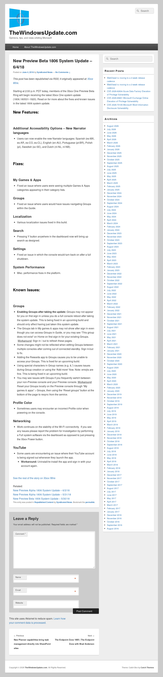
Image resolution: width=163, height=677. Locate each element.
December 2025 (114, 152)
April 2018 (111, 461)
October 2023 (113, 239)
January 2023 (113, 270)
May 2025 (111, 176)
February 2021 (113, 347)
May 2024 (111, 216)
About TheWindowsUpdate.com (40, 47)
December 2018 (114, 434)
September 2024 (114, 202)
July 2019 (111, 410)
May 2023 (111, 256)
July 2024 (111, 209)
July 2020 (111, 370)
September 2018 (114, 444)
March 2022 (112, 303)
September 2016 (114, 525)
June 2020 (112, 374)
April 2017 (111, 501)
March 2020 (112, 384)
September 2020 (114, 363)
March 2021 (112, 343)
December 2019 (114, 394)
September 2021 (114, 323)
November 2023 (114, 236)
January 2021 (113, 350)
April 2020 (111, 380)
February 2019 (113, 427)
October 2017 (113, 481)
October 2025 (113, 159)
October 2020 (113, 360)
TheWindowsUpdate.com (43, 32)
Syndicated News (45, 72)
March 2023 (112, 263)
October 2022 (113, 280)
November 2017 (114, 478)
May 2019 (111, 417)
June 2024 (112, 213)
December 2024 (114, 192)
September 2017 (114, 484)
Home (16, 47)
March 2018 (112, 464)
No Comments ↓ (62, 72)
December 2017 (114, 474)
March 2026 (112, 142)
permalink (90, 502)
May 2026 (111, 135)
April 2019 (111, 421)
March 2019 (112, 424)
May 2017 (111, 498)
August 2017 (113, 488)
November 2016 (114, 518)
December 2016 (114, 514)
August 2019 (113, 407)
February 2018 (113, 467)
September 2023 (114, 243)
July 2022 (111, 290)
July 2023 (111, 249)
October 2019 (113, 400)
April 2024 (111, 219)
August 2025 (113, 166)
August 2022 (113, 286)
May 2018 (111, 457)
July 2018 (111, 451)
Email (18, 589)
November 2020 (114, 357)
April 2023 (111, 260)
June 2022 (112, 293)
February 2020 (113, 387)
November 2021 (114, 317)
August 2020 (113, 367)
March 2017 (112, 504)
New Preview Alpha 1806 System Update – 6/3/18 (41, 490)
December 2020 (114, 353)
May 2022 (111, 296)
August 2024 (113, 206)
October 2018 (113, 441)
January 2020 (113, 390)
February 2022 (113, 306)
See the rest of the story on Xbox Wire (34, 478)
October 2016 (113, 521)
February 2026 (113, 145)
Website (19, 602)
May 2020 (111, 377)
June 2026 (112, 132)
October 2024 (113, 199)
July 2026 (111, 129)
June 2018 (112, 454)
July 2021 (111, 330)
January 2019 (113, 431)
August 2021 (113, 327)
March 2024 (112, 223)
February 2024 (113, 226)
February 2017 (113, 508)
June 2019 (112, 414)
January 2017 (113, 511)
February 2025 (113, 186)
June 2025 (112, 172)
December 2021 (114, 313)
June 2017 (112, 494)
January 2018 (113, 471)
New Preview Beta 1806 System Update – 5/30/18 (41, 498)
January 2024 (113, 229)
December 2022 (114, 273)
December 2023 (114, 233)
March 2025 (112, 182)
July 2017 (111, 491)
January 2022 (113, 310)
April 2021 (111, 340)
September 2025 (114, 162)
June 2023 (112, 253)
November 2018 (114, 437)
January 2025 (113, 189)
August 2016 (113, 528)
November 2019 (114, 397)
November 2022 (114, 276)
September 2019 (114, 404)
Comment (20, 533)
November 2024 (114, 196)
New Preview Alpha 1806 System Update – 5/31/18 (42, 494)
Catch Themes (147, 667)
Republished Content (43, 502)
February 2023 (113, 266)
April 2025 (111, 179)
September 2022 (114, 283)
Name (18, 577)
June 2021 (112, 333)
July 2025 (111, 169)
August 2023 (113, 246)
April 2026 (111, 139)
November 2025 (114, 156)
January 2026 (113, 149)
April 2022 (111, 300)
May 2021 (111, 337)
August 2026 (113, 125)
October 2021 (113, 320)
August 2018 (113, 447)
